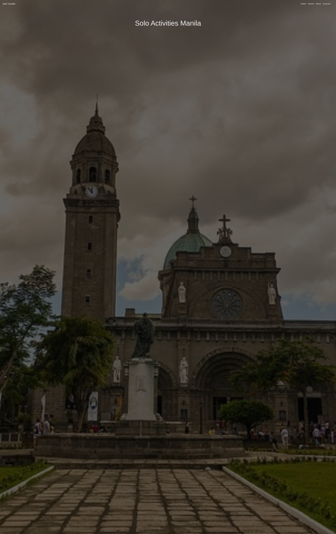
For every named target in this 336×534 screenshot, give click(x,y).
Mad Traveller (9, 4)
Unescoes (326, 4)
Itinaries (311, 4)
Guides (303, 4)
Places (318, 4)
